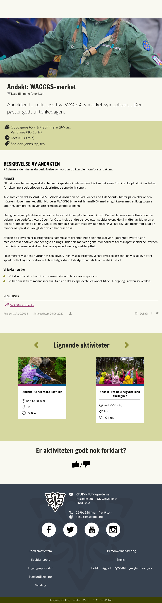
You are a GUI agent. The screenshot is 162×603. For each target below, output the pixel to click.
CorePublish (106, 600)
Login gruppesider (40, 568)
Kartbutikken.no (40, 576)
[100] (75, 465)
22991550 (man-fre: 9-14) (93, 512)
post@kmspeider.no (89, 516)
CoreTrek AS (79, 600)
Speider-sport (40, 559)
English (121, 559)
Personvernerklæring (121, 550)
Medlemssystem (40, 550)
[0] (86, 465)
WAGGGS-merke (22, 305)
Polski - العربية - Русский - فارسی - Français (121, 568)
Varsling (40, 585)
